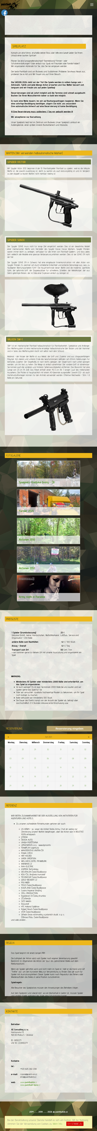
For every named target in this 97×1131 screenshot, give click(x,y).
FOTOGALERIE (13, 455)
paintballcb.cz (61, 1111)
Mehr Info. (58, 1123)
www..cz (28, 1082)
